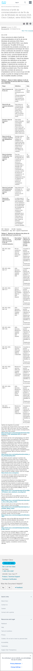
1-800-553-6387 (8, 571)
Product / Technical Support (11, 576)
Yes (3, 587)
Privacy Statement (15, 663)
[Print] (30, 24)
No (9, 587)
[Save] (24, 24)
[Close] (30, 655)
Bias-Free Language (27, 30)
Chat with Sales (9, 563)
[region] (16, 662)
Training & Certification (9, 579)
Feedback (19, 587)
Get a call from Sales (8, 566)
